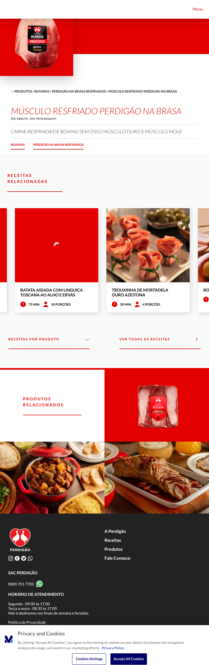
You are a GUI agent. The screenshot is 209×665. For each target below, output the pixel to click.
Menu (198, 9)
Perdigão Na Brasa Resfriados (79, 91)
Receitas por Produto (34, 339)
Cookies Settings (89, 659)
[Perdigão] (13, 9)
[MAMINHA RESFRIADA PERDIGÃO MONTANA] (156, 478)
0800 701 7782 (21, 584)
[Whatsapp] (30, 558)
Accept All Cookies (128, 659)
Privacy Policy (113, 648)
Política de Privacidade (27, 622)
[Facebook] (17, 558)
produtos (23, 91)
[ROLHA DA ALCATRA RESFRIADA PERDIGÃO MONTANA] (156, 406)
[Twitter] (23, 558)
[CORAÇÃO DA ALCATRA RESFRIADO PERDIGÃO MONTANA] (52, 478)
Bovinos (42, 91)
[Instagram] (10, 558)
